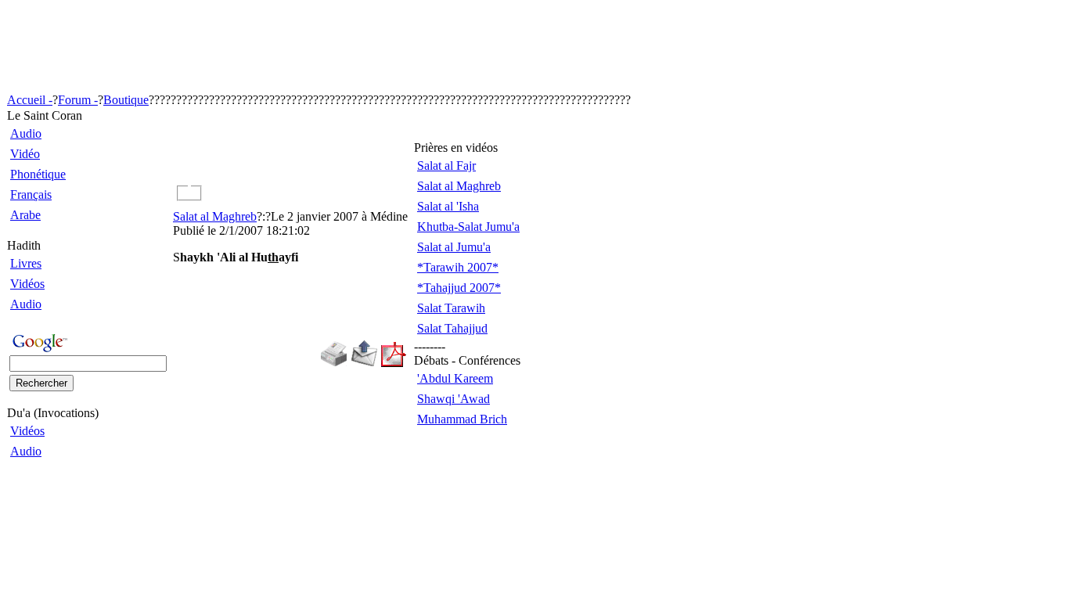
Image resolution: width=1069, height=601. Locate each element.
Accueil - (29, 99)
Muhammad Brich (462, 419)
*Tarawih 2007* (458, 267)
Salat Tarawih (451, 308)
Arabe (25, 214)
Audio (25, 133)
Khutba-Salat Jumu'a (468, 226)
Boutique (126, 99)
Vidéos (27, 283)
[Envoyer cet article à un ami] (364, 362)
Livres (25, 263)
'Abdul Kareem (455, 378)
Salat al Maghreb (215, 216)
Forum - (78, 99)
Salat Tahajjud (452, 328)
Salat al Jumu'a (454, 247)
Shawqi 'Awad (453, 398)
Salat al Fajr (446, 165)
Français (31, 194)
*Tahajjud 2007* (459, 287)
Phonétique (38, 174)
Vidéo (25, 153)
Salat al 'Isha (448, 206)
